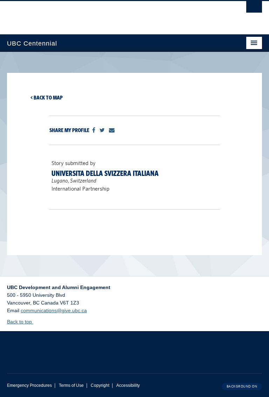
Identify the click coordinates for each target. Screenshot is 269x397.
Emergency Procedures (29, 385)
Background (242, 386)
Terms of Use (71, 385)
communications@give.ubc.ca (54, 310)
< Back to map (46, 97)
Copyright (100, 385)
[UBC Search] (254, 8)
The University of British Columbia (115, 14)
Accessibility (128, 385)
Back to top (20, 321)
